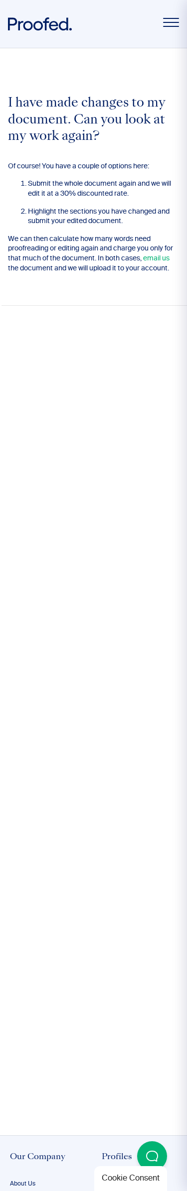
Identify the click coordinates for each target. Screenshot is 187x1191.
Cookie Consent (131, 1179)
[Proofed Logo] (40, 24)
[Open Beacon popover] (152, 1156)
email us (156, 258)
